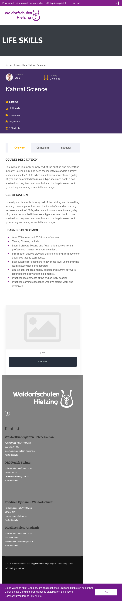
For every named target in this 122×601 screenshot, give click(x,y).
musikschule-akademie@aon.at (19, 541)
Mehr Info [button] (36, 596)
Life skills (55, 78)
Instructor (18, 75)
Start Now (42, 361)
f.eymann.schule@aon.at (16, 516)
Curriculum (43, 147)
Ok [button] (106, 592)
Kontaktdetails (11, 455)
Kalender (77, 3)
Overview (19, 147)
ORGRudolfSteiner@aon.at (17, 476)
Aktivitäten (63, 3)
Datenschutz (41, 563)
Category (53, 75)
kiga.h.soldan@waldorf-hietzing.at (20, 451)
